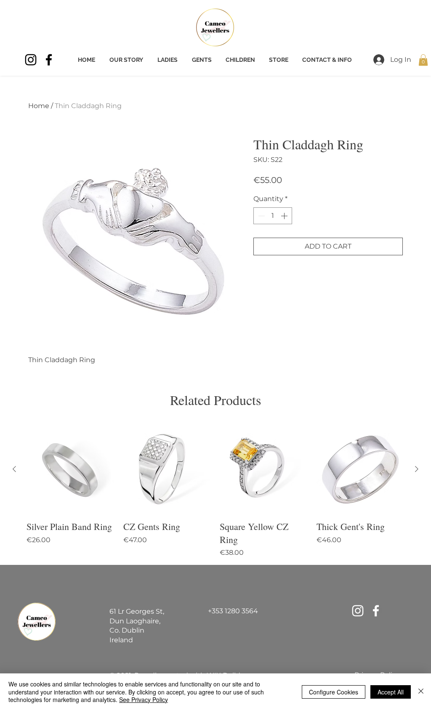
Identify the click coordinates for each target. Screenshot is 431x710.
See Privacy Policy (143, 699)
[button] (423, 60)
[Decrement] (260, 216)
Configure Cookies (333, 692)
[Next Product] (417, 469)
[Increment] (285, 216)
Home (38, 106)
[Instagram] (30, 59)
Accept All (391, 692)
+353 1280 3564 (233, 611)
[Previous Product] (14, 469)
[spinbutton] (272, 216)
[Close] (421, 691)
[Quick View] (71, 469)
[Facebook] (48, 59)
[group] (215, 491)
